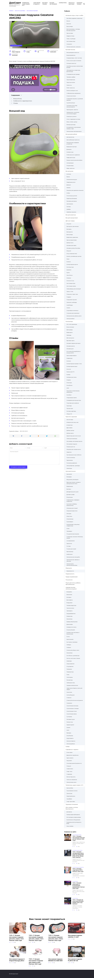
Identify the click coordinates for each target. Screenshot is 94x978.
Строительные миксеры (72, 705)
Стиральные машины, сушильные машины (75, 99)
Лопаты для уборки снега (73, 650)
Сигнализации (70, 162)
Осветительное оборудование (73, 819)
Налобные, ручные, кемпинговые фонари (75, 67)
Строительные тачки (72, 711)
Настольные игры (71, 41)
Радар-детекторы (71, 157)
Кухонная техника (70, 471)
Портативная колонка (72, 790)
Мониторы (69, 382)
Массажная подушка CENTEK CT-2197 (75, 936)
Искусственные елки (72, 253)
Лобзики (69, 647)
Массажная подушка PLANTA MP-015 (75, 959)
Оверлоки (69, 452)
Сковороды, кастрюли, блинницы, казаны (75, 537)
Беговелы (69, 229)
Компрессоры (70, 152)
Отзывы (15, 103)
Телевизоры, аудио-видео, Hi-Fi (26, 4)
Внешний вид (17, 98)
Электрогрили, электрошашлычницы (72, 564)
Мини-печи (69, 516)
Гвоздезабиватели (71, 613)
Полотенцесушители (72, 195)
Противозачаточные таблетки (74, 454)
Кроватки (69, 269)
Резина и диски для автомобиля (74, 160)
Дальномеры (70, 624)
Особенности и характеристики (22, 101)
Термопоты (69, 543)
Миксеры (69, 513)
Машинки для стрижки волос (74, 449)
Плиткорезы (70, 677)
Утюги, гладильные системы (73, 119)
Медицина (69, 568)
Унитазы (69, 206)
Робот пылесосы (71, 87)
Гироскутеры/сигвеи (72, 240)
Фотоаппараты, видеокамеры (74, 817)
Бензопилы (69, 594)
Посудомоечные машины (73, 533)
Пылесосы (69, 85)
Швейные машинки (71, 212)
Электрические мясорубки (73, 557)
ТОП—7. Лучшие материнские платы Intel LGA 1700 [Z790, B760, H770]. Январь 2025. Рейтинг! (78, 854)
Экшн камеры (70, 826)
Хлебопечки (69, 554)
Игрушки (69, 250)
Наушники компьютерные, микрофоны (73, 391)
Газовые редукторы (71, 605)
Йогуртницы (70, 497)
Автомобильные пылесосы (73, 139)
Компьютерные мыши (72, 366)
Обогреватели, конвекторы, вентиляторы (73, 71)
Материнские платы (71, 377)
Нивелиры (69, 661)
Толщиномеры (70, 165)
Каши (68, 259)
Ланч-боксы (69, 275)
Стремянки (69, 703)
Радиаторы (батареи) (72, 198)
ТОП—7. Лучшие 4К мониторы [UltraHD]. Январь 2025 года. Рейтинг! (78, 902)
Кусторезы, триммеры (72, 642)
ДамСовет (15, 2)
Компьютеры (63, 2)
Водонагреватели (71, 55)
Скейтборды (70, 305)
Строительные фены (72, 713)
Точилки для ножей (71, 548)
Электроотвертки (71, 741)
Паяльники (69, 669)
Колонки (69, 361)
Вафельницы (70, 486)
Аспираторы (70, 425)
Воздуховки (69, 602)
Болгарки (69, 597)
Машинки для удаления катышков (75, 190)
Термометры (70, 460)
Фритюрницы (70, 551)
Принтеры (69, 405)
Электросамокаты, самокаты (74, 46)
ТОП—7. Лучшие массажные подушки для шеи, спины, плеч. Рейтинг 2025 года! (16, 938)
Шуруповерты (70, 738)
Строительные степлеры (73, 708)
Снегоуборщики (71, 695)
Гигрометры (69, 619)
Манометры (69, 652)
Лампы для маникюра (72, 438)
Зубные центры (70, 430)
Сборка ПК (69, 413)
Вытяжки (69, 489)
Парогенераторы (71, 79)
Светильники (70, 203)
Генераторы (69, 616)
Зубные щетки (70, 433)
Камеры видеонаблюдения (73, 814)
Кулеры (68, 374)
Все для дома (69, 171)
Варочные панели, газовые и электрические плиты (74, 483)
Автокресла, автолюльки (73, 226)
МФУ (68, 388)
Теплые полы (70, 722)
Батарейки (69, 591)
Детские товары (70, 221)
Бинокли (69, 23)
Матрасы (69, 278)
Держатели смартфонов (72, 755)
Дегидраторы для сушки (72, 491)
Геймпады (69, 335)
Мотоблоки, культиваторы (73, 655)
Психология (69, 579)
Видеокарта (69, 332)
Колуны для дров (71, 629)
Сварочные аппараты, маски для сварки (74, 689)
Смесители (69, 692)
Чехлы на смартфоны (72, 779)
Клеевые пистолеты (71, 627)
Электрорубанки (71, 743)
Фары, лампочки (70, 168)
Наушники (69, 760)
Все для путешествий (72, 218)
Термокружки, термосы (72, 109)
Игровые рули (70, 348)
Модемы (69, 379)
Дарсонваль (69, 427)
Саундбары (69, 798)
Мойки (68, 193)
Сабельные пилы (71, 682)
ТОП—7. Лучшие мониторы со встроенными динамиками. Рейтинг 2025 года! (78, 885)
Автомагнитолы (70, 137)
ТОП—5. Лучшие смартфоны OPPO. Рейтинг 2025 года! (77, 870)
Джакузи (69, 184)
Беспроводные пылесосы (73, 52)
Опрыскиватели (70, 663)
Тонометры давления (72, 463)
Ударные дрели (70, 724)
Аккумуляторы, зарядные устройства (73, 143)
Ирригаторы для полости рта (74, 435)
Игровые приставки (71, 245)
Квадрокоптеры (70, 35)
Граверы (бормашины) (72, 621)
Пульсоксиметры (71, 457)
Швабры (69, 209)
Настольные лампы (71, 286)
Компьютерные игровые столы (74, 363)
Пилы (68, 674)
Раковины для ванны (72, 201)
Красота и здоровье (71, 416)
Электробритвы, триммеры (73, 465)
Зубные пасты (70, 242)
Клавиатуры (69, 358)
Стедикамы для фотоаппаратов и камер (73, 823)
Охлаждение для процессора (74, 400)
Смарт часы (69, 771)
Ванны (68, 176)
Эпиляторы (69, 468)
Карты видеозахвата (71, 355)
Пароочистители (71, 82)
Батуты (68, 21)
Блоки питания (70, 327)
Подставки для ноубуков (73, 403)
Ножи (68, 528)
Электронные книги (71, 782)
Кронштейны (70, 788)
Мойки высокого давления (73, 154)
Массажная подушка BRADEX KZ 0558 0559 (55, 959)
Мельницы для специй (72, 508)
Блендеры (69, 476)
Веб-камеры (70, 329)
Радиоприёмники (71, 796)
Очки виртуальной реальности (74, 763)
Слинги (68, 307)
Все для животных (71, 215)
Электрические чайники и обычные (73, 560)
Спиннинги (69, 44)
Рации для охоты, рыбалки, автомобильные (73, 583)
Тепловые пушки (71, 719)
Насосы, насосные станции (73, 658)
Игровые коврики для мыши (73, 343)
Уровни (68, 727)
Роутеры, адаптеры (71, 411)
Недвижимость (70, 573)
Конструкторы (70, 267)
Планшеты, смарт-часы (72, 294)
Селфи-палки (70, 768)
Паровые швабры (71, 77)
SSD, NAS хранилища (72, 324)
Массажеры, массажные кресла (74, 441)
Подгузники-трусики (72, 299)
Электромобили (70, 318)
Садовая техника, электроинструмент (71, 588)
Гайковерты (69, 610)
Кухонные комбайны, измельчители (72, 504)
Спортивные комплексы (72, 310)
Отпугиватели (70, 666)
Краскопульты (70, 639)
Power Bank (69, 752)
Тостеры (69, 546)
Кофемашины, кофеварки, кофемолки (73, 500)
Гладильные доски (71, 182)
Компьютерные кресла (72, 264)
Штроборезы (70, 735)
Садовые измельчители (72, 685)
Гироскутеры (70, 33)
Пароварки (69, 531)
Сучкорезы (69, 716)
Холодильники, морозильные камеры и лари (74, 128)
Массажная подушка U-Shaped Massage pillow (17, 959)
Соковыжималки (71, 540)
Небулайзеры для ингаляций (74, 288)
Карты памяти (70, 757)
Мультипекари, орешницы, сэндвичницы (73, 525)
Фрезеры (69, 732)
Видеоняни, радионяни (72, 237)
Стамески (69, 697)
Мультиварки (70, 521)
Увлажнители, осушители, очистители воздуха (73, 113)
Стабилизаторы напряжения (73, 93)
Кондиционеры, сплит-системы (74, 58)
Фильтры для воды (71, 124)
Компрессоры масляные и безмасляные (73, 633)
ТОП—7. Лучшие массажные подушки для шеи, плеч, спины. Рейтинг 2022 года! (55, 938)
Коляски (69, 261)
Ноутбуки (69, 394)
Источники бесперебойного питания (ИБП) (74, 352)
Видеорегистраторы (72, 146)
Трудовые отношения (72, 804)
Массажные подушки (16, 45)
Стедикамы (69, 774)
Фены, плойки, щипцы (72, 121)
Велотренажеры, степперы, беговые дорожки (73, 30)
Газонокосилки (70, 608)
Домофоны (69, 811)
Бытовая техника (70, 49)
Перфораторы (70, 671)
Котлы (68, 636)
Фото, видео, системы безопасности (72, 808)
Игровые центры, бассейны (73, 248)
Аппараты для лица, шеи (72, 422)
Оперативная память (72, 397)
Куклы (68, 272)
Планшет (69, 766)
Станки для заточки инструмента (75, 700)
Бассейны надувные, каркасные (74, 18)
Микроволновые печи (72, 510)
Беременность (70, 571)
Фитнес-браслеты (71, 776)
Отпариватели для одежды (73, 74)
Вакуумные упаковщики (72, 479)
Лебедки (69, 644)
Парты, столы (70, 291)
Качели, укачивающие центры (74, 256)
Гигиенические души (72, 179)
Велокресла (70, 231)
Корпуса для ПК (70, 371)
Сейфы (68, 746)
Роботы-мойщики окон (72, 90)
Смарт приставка (71, 801)
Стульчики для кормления (73, 313)
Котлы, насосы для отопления (74, 60)
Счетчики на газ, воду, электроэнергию (72, 106)
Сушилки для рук (71, 102)
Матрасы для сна (71, 446)
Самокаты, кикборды (72, 302)
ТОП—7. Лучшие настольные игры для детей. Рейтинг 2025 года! (78, 838)
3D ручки (69, 223)
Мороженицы (70, 519)
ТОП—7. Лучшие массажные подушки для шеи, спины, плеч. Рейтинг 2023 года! (36, 938)
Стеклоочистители (71, 96)
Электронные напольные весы (74, 131)
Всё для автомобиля (71, 134)
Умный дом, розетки (71, 116)
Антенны (69, 174)
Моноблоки (69, 385)
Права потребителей (71, 576)
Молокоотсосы (70, 280)
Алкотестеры (70, 419)
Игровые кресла (71, 346)
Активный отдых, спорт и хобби (74, 15)
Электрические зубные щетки (74, 315)
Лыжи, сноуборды (71, 38)
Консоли (69, 369)
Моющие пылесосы (71, 63)
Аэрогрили (69, 474)
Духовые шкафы (70, 494)
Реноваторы (70, 680)
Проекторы (69, 793)
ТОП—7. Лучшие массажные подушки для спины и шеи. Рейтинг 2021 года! (36, 961)
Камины (68, 187)
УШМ (68, 730)
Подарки (69, 297)
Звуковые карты (70, 340)
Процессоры (70, 408)
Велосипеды (70, 26)
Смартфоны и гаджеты (72, 749)
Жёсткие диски (70, 337)
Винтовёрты (70, 600)
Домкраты (69, 149)
